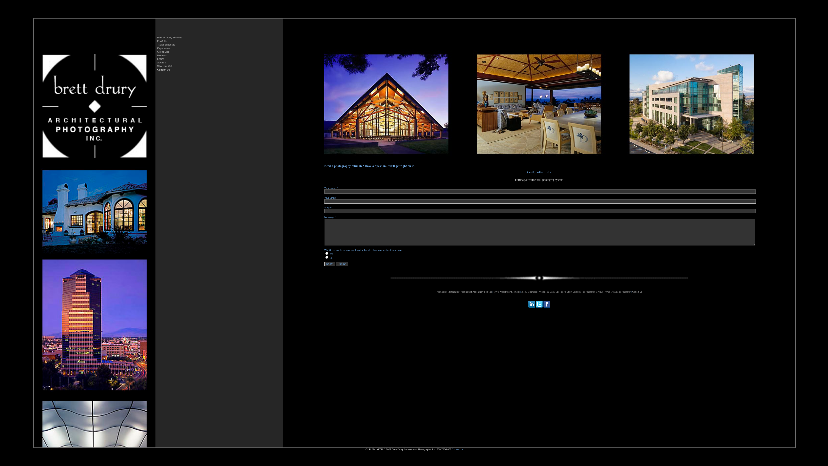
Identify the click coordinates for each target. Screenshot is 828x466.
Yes (331, 254)
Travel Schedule (166, 44)
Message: (329, 217)
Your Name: (330, 188)
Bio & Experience (529, 292)
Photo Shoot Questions (571, 292)
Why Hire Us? (164, 66)
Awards (161, 62)
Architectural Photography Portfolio (476, 292)
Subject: (328, 207)
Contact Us (163, 69)
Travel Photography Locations (507, 292)
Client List (163, 51)
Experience (163, 48)
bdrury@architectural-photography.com (539, 179)
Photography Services (169, 37)
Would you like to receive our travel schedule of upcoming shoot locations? (363, 250)
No (330, 258)
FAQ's (160, 59)
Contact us (457, 449)
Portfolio (162, 41)
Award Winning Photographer (617, 292)
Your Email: (330, 198)
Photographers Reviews (593, 292)
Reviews (162, 55)
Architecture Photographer (448, 292)
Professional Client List (549, 292)
